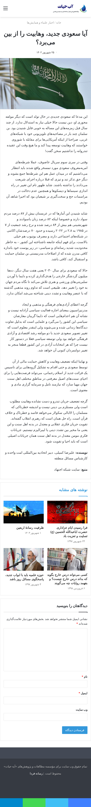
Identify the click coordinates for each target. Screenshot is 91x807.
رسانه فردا (36, 773)
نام (84, 676)
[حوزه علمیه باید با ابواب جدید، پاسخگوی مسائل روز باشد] (24, 559)
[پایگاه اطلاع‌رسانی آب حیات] (70, 8)
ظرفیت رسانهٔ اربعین (30, 527)
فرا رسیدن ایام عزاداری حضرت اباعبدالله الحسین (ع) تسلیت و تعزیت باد (68, 532)
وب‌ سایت (81, 709)
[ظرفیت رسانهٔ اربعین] (24, 512)
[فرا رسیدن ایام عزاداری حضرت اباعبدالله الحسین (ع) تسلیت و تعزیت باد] (67, 512)
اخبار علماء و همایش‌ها (40, 22)
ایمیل (83, 693)
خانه (59, 22)
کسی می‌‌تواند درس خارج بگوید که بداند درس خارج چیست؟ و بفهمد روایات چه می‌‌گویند (67, 579)
